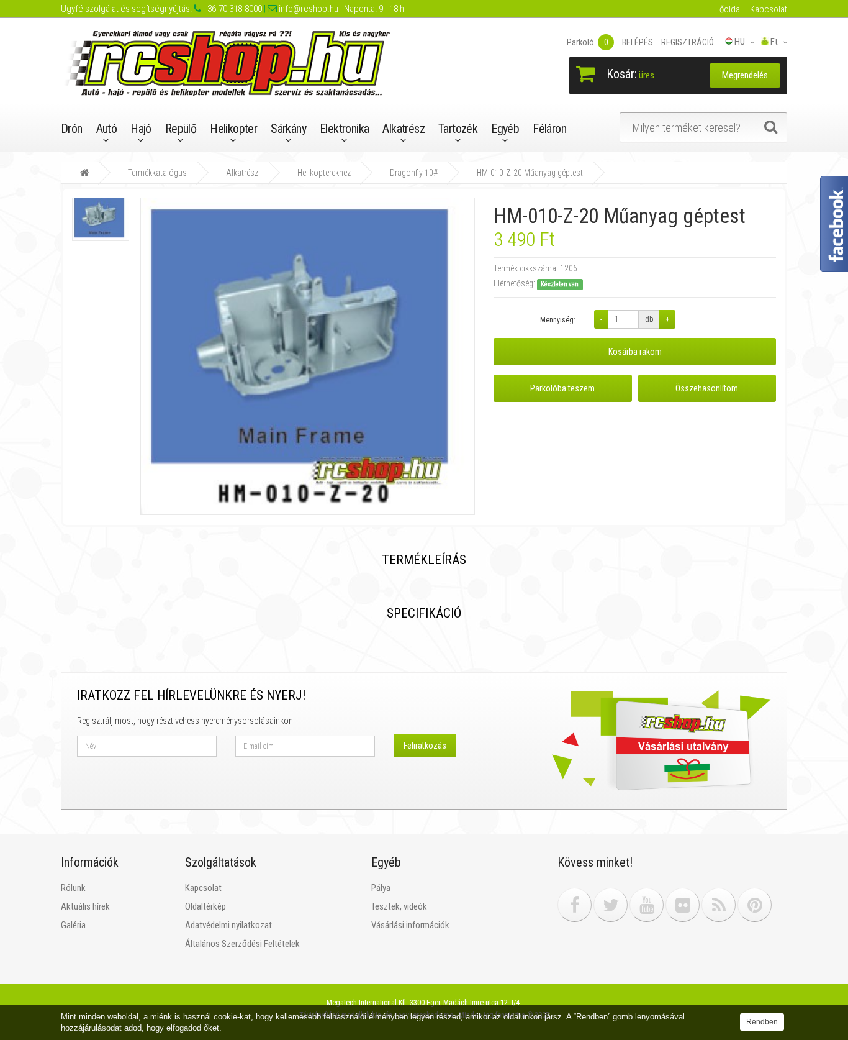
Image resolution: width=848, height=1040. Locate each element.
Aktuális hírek (85, 906)
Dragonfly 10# (414, 173)
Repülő (180, 128)
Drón (72, 128)
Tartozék (457, 128)
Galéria (73, 925)
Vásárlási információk (410, 925)
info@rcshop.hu (307, 8)
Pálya (380, 887)
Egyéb (505, 128)
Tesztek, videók (399, 906)
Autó (106, 128)
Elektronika (344, 128)
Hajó (140, 128)
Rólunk (73, 887)
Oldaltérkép (205, 906)
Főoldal (728, 9)
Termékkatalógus (157, 173)
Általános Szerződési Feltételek (242, 943)
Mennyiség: (557, 320)
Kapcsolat (768, 9)
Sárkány (288, 128)
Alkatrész (403, 128)
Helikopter (233, 128)
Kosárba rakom (635, 352)
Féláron (549, 128)
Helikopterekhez (324, 173)
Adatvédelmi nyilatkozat (228, 925)
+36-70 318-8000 (231, 8)
